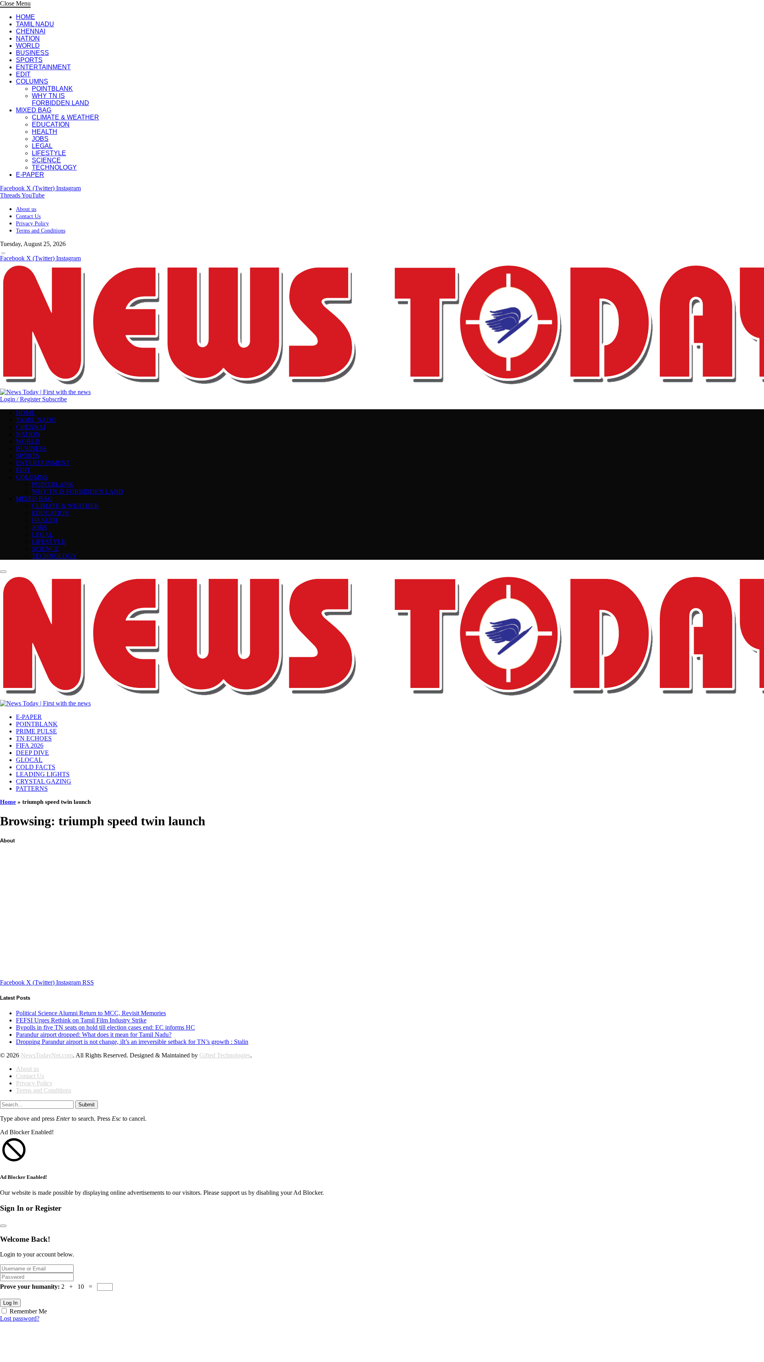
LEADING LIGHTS (43, 774)
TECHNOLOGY (54, 167)
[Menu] (3, 253)
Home (8, 802)
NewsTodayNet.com (47, 1055)
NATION (28, 38)
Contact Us (28, 216)
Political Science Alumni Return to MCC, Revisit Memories (91, 1013)
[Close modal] (3, 1226)
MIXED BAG (33, 110)
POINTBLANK (52, 88)
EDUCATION (51, 124)
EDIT (23, 74)
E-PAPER (30, 174)
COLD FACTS (35, 767)
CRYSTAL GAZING (43, 781)
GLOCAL (29, 759)
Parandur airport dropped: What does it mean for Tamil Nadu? (94, 1034)
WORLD (28, 45)
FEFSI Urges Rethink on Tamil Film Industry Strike (81, 1020)
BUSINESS (32, 52)
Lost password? (19, 1318)
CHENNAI (30, 31)
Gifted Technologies (224, 1055)
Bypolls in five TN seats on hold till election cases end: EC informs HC (105, 1027)
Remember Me (28, 1311)
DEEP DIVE (32, 752)
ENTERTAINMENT (43, 67)
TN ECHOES (34, 738)
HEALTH (44, 131)
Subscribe (54, 399)
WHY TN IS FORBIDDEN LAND (60, 99)
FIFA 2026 (29, 745)
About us (26, 209)
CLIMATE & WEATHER (65, 117)
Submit (86, 1105)
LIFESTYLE (49, 153)
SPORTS (29, 60)
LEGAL (42, 146)
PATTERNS (32, 788)
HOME (25, 17)
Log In (10, 1303)
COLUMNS (32, 81)
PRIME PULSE (36, 731)
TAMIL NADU (35, 24)
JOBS (40, 138)
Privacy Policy (32, 224)
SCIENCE (46, 160)
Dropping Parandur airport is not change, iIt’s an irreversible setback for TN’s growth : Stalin (132, 1041)
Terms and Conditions (40, 231)
